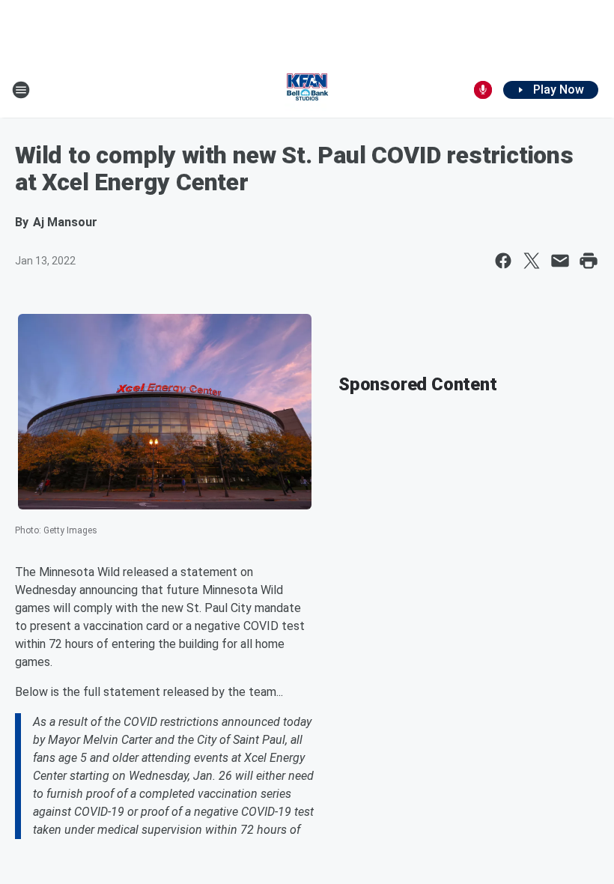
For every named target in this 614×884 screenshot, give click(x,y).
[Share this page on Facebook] (503, 260)
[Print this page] (588, 260)
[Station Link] (307, 90)
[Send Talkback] (483, 90)
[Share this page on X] (531, 260)
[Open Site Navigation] (21, 90)
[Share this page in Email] (560, 260)
